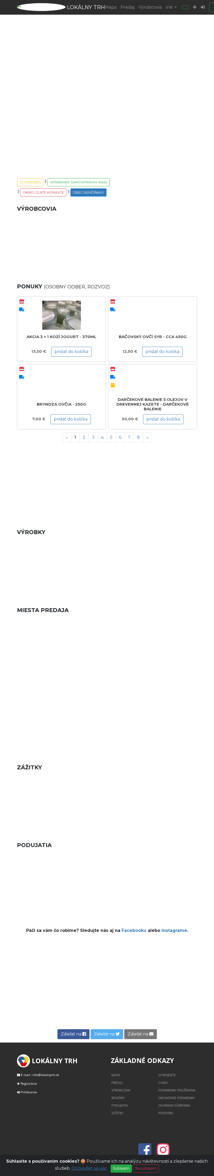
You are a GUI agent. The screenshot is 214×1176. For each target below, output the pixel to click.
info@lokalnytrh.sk (45, 1075)
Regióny (118, 1098)
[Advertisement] (107, 483)
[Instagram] (163, 1153)
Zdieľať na (71, 1034)
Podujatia (119, 1105)
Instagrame (174, 930)
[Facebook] (146, 1153)
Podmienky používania (176, 1090)
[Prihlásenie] (203, 7)
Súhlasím (121, 1168)
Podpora (165, 1113)
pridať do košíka (71, 351)
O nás (163, 1082)
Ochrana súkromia (174, 1105)
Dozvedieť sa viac (89, 1168)
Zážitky (117, 1113)
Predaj (127, 7)
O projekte (167, 1075)
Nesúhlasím (146, 1168)
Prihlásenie (29, 1092)
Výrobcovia (150, 7)
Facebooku (134, 930)
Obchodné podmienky (176, 1098)
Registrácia (29, 1083)
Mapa (110, 7)
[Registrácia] (195, 7)
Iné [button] (170, 7)
